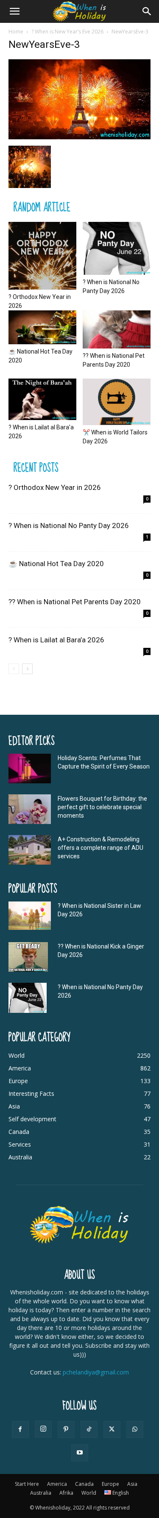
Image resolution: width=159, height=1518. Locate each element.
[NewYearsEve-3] (79, 137)
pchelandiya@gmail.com (96, 1372)
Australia (40, 1492)
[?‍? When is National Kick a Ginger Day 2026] (28, 957)
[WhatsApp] (134, 1429)
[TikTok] (89, 1429)
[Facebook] (20, 1429)
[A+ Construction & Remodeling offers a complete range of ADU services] (29, 850)
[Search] (147, 11)
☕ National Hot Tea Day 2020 (56, 563)
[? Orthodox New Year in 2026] (42, 256)
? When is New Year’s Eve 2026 (67, 31)
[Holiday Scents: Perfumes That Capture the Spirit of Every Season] (29, 768)
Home (15, 31)
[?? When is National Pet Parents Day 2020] (117, 329)
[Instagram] (43, 1429)
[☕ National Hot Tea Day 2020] (42, 327)
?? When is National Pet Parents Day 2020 (74, 601)
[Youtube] (79, 1452)
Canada (84, 1484)
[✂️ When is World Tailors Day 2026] (117, 402)
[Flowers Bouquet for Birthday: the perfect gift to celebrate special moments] (29, 809)
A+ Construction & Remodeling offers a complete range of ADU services (100, 848)
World (88, 1492)
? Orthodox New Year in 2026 (54, 487)
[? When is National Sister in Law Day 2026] (29, 915)
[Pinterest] (66, 1429)
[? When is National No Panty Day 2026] (117, 248)
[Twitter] (111, 1429)
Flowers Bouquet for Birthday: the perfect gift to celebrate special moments (102, 807)
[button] (14, 11)
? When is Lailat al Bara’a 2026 (56, 640)
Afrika (66, 1492)
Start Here (27, 1484)
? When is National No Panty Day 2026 (68, 525)
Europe (110, 1484)
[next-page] (27, 669)
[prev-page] (13, 669)
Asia (132, 1484)
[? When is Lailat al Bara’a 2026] (42, 399)
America (57, 1484)
